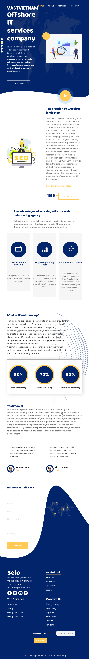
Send (18, 545)
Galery (10, 608)
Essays (49, 590)
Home (41, 6)
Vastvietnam (22, 8)
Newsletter (12, 604)
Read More (69, 196)
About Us (50, 577)
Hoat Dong (51, 608)
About (51, 6)
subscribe (40, 640)
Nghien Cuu (51, 612)
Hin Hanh (50, 625)
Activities (62, 6)
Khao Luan (51, 616)
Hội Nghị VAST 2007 (16, 616)
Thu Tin (49, 620)
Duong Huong (52, 604)
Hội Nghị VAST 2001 (15, 612)
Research (74, 6)
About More (18, 83)
